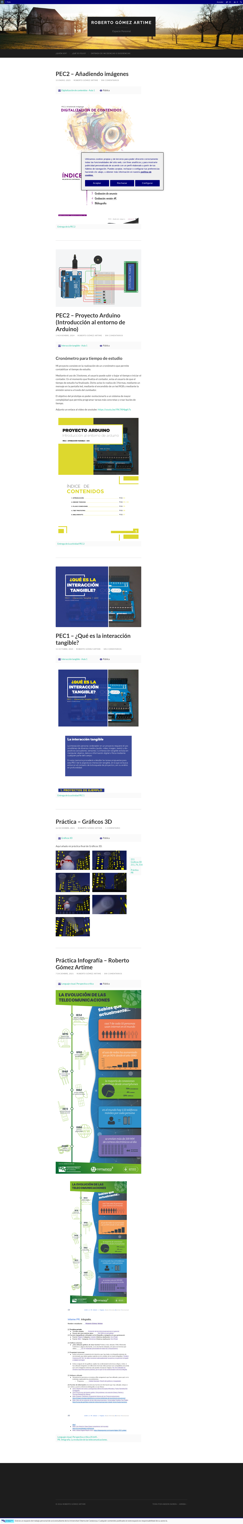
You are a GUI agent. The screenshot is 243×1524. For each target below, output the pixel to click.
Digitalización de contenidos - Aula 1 (78, 90)
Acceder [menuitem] (220, 2)
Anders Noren (169, 1504)
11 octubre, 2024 (64, 649)
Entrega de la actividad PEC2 (71, 543)
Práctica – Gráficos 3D (84, 821)
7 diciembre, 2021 (65, 973)
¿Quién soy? (61, 53)
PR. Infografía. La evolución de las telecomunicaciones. (82, 1439)
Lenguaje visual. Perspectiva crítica (77, 983)
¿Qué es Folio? (79, 53)
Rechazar (122, 183)
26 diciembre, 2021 (65, 828)
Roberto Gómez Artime (121, 22)
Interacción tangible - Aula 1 (74, 345)
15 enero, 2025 (63, 80)
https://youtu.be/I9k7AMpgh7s (114, 409)
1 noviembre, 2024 (65, 335)
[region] (122, 171)
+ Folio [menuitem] (8, 2)
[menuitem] (2, 2)
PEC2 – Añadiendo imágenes (92, 73)
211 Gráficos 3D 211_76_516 (137, 862)
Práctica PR (134, 871)
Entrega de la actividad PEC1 (71, 795)
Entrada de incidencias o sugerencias (110, 53)
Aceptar (97, 183)
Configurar (147, 183)
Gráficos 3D (67, 838)
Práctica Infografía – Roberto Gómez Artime (92, 964)
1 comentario (112, 828)
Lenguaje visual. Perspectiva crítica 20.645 (77, 1437)
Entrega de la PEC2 (66, 226)
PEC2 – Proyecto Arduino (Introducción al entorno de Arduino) (90, 322)
